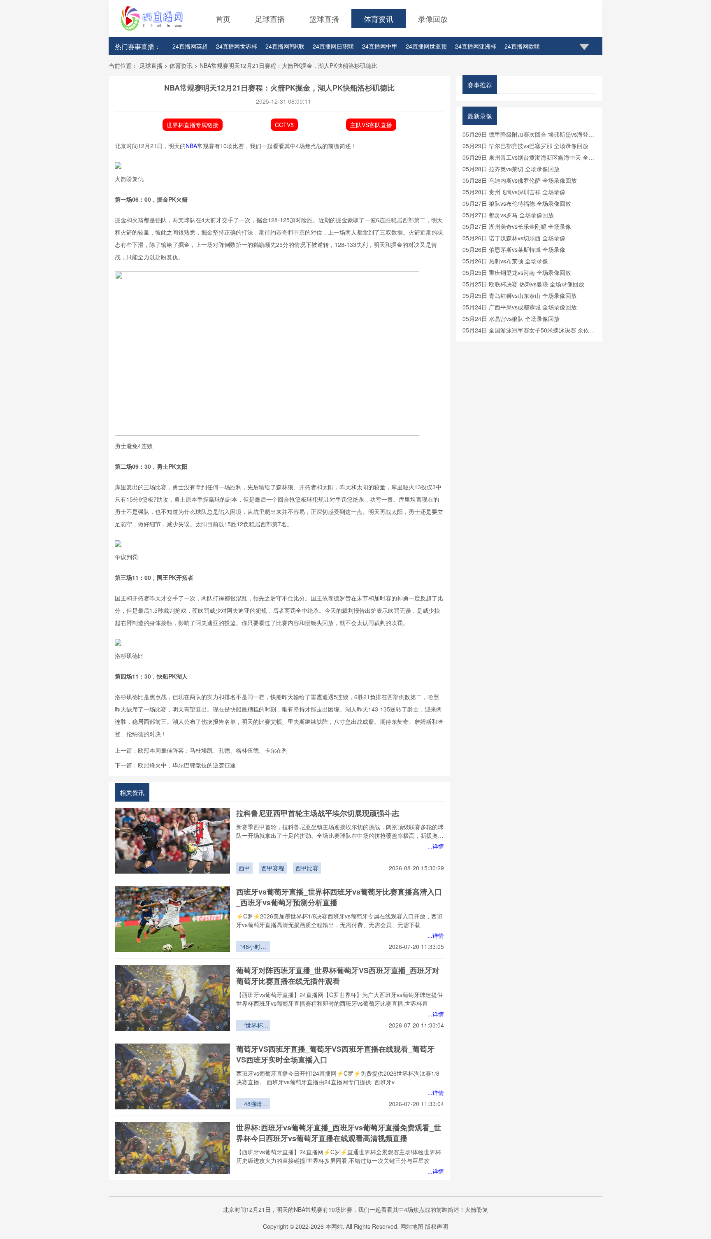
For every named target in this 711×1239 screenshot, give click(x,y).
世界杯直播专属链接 (192, 125)
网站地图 (411, 1226)
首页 (223, 18)
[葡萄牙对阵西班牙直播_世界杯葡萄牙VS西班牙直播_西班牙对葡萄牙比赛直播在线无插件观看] (172, 998)
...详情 (436, 846)
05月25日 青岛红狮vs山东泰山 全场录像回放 (519, 295)
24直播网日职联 (333, 46)
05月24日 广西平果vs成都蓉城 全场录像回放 (519, 307)
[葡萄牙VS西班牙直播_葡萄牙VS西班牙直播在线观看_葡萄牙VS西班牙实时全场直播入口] (172, 1076)
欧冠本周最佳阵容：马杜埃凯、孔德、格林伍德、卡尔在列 (213, 750)
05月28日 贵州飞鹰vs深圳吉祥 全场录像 (513, 192)
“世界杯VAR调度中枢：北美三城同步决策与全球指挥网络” (253, 1026)
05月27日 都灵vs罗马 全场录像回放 (508, 215)
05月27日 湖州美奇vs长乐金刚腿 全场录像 (516, 226)
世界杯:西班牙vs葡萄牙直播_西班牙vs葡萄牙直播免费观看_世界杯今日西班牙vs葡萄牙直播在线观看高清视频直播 (338, 1133)
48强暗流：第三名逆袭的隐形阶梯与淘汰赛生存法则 (253, 1104)
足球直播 (270, 18)
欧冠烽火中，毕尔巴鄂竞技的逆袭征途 (187, 765)
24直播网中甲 (379, 46)
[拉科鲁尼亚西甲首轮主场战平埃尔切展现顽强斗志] (172, 841)
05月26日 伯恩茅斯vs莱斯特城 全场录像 (513, 249)
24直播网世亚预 (426, 46)
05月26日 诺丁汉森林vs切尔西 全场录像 (513, 238)
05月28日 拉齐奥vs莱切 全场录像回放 (511, 169)
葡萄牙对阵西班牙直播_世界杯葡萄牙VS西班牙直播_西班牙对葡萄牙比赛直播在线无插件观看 (337, 975)
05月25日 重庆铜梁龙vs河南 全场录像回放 (516, 272)
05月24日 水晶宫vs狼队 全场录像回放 (511, 318)
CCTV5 (284, 125)
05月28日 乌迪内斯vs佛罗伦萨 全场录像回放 (519, 180)
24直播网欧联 (522, 46)
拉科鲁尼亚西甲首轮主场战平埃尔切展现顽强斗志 (317, 813)
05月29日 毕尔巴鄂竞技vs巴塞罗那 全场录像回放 (525, 146)
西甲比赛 (306, 868)
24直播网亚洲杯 (475, 46)
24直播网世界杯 (236, 46)
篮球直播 (324, 18)
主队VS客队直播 (371, 125)
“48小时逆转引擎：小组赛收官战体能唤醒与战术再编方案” (253, 947)
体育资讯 (378, 18)
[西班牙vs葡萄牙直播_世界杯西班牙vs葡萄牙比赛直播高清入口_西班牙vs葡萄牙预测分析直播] (172, 919)
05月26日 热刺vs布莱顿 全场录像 (505, 261)
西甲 (244, 868)
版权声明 (436, 1226)
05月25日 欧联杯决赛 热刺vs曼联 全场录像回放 (523, 284)
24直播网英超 (190, 46)
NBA (191, 146)
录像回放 (433, 18)
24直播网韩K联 (284, 46)
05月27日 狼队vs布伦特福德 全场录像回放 (516, 203)
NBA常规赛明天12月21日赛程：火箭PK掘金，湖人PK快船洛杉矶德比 (288, 65)
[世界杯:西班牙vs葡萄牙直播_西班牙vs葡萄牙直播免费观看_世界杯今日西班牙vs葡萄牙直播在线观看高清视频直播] (172, 1155)
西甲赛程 (272, 868)
